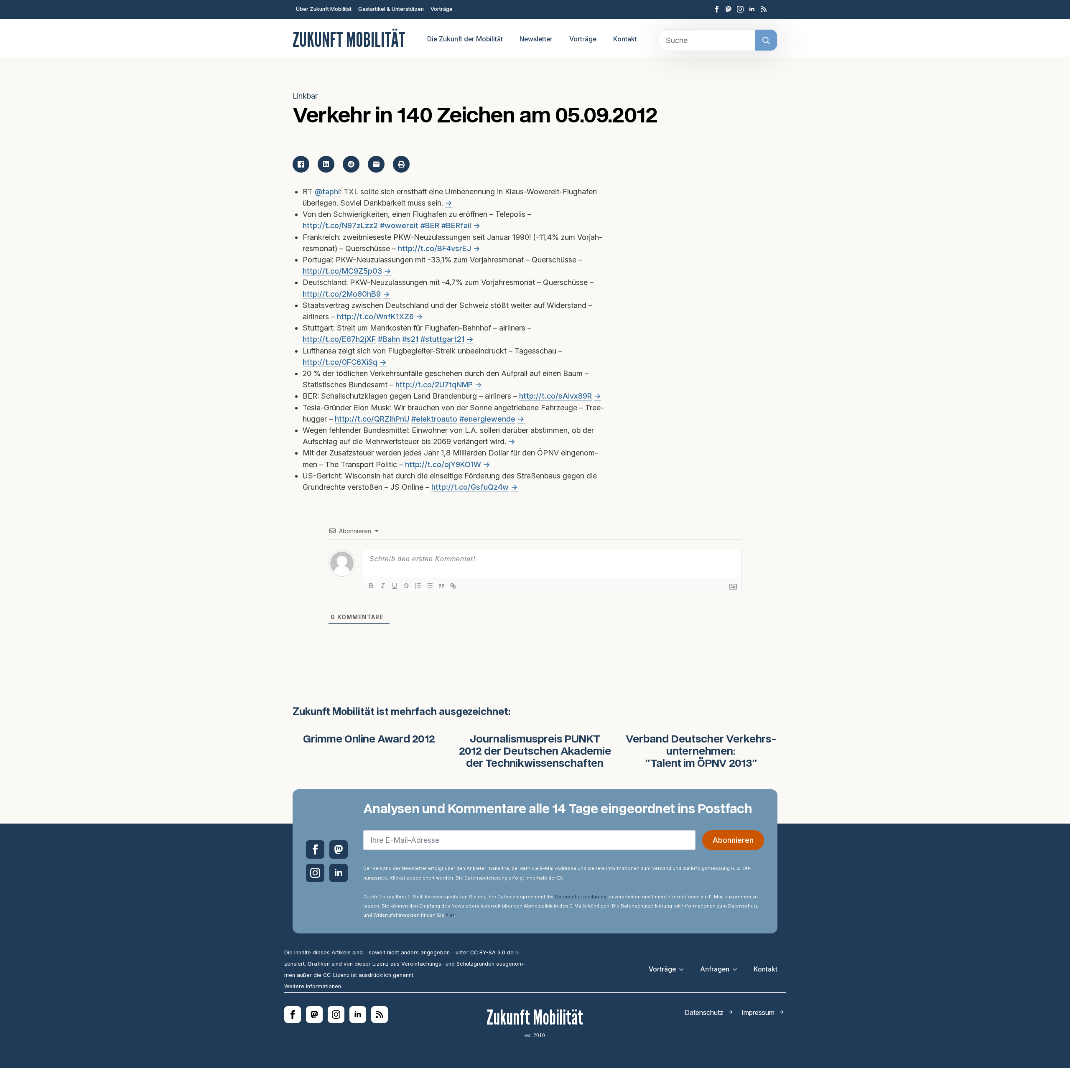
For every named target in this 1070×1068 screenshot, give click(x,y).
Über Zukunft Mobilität (324, 9)
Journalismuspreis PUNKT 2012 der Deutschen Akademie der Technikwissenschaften (535, 752)
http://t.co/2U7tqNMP (434, 384)
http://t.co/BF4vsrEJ (434, 248)
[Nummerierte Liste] (418, 586)
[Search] (766, 40)
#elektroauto (434, 418)
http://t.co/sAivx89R (555, 396)
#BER (429, 225)
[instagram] (740, 9)
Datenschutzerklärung (580, 897)
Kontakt (625, 39)
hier (450, 915)
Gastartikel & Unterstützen (391, 9)
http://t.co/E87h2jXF (339, 339)
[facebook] (716, 9)
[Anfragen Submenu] (737, 969)
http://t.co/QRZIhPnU (372, 418)
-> (448, 202)
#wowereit (399, 225)
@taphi (327, 191)
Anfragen (714, 969)
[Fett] (371, 586)
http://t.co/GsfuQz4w (470, 487)
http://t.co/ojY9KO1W (443, 464)
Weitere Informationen (312, 986)
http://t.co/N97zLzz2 (340, 225)
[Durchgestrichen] (406, 586)
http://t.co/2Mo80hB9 (342, 294)
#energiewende (487, 418)
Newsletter (536, 39)
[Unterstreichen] (394, 586)
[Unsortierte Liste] (430, 586)
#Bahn (389, 339)
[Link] (453, 586)
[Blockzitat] (441, 586)
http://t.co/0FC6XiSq (340, 362)
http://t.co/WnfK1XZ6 (375, 316)
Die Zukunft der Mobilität (465, 39)
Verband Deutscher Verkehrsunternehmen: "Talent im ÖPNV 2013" (701, 752)
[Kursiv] (383, 586)
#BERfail (456, 225)
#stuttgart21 (442, 339)
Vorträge (442, 9)
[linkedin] (752, 9)
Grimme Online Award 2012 (369, 740)
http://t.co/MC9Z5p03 (342, 271)
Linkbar (305, 96)
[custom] (728, 9)
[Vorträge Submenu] (684, 969)
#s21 (410, 339)
